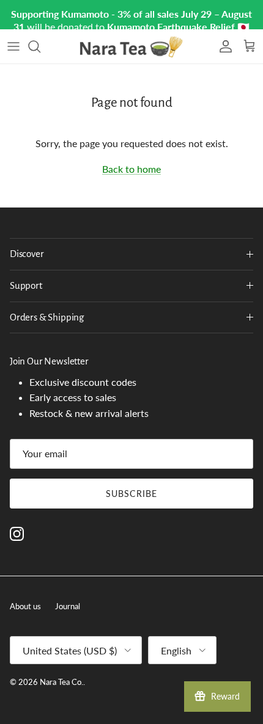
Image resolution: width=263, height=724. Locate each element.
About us (25, 606)
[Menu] (13, 46)
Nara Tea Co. (61, 682)
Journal (67, 606)
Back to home (131, 169)
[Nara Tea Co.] (131, 46)
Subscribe (131, 493)
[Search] (40, 46)
